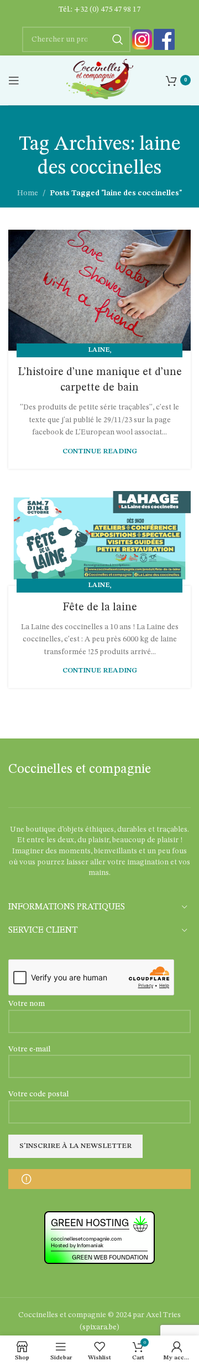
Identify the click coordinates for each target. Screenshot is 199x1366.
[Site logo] (99, 80)
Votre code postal (38, 1094)
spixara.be (99, 1327)
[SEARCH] (117, 39)
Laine (98, 350)
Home (27, 193)
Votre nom (26, 1004)
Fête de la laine (99, 607)
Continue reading (99, 451)
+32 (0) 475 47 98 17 (107, 9)
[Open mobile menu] (14, 80)
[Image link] (142, 39)
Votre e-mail (29, 1049)
